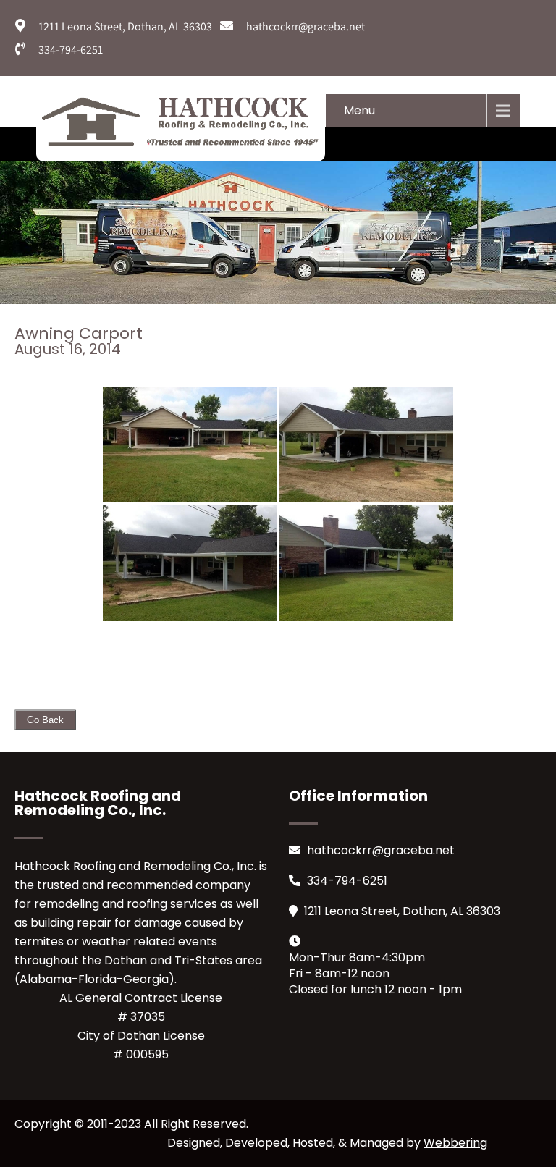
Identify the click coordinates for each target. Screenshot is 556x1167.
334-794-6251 (347, 880)
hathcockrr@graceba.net (381, 850)
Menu (359, 110)
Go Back (45, 720)
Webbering (455, 1142)
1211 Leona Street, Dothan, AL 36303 (402, 911)
